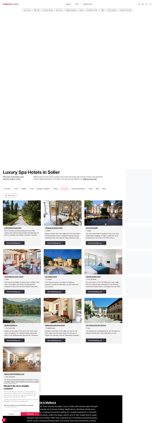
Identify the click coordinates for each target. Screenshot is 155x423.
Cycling (55, 189)
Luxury (16, 189)
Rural (103, 189)
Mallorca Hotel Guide (90, 179)
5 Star (31, 189)
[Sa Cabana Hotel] (63, 272)
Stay (77, 4)
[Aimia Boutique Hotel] (103, 272)
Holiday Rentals (71, 10)
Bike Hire (37, 10)
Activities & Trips (92, 10)
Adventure (87, 4)
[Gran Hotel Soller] (103, 223)
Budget (23, 189)
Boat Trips (27, 10)
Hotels (81, 10)
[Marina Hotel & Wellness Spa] (22, 369)
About (68, 4)
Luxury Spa (64, 189)
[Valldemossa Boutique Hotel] (63, 321)
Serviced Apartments (78, 189)
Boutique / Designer (43, 189)
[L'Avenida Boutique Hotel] (63, 223)
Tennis (90, 189)
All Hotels (7, 189)
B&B (97, 189)
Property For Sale (125, 10)
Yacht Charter (112, 10)
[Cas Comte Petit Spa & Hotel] (103, 321)
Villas (102, 10)
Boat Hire (59, 10)
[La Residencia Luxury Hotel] (22, 272)
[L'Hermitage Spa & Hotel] (22, 223)
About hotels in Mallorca (41, 402)
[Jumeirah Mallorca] (22, 321)
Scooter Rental (48, 10)
